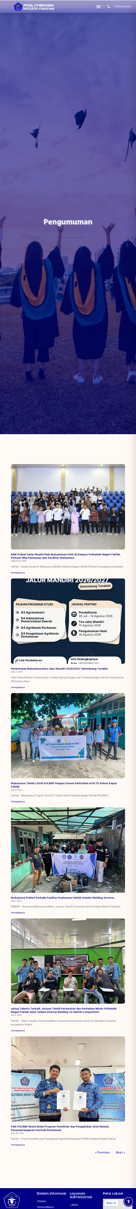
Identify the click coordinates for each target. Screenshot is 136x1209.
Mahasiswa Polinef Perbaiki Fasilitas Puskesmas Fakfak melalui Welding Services (62, 898)
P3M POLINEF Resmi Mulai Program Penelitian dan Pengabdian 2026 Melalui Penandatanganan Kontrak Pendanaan (60, 1128)
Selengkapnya (18, 573)
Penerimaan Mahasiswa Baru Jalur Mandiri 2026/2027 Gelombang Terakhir (59, 669)
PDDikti (41, 1201)
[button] (98, 6)
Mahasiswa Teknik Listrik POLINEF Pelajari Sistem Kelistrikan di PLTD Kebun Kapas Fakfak (64, 785)
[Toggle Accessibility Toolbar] (128, 1201)
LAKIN (74, 1205)
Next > (120, 1152)
